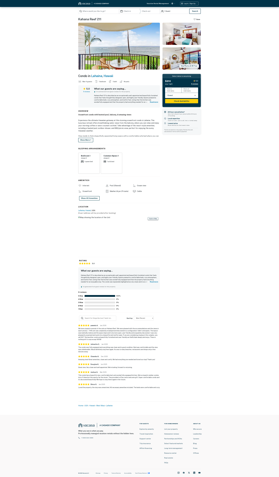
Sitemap (98, 473)
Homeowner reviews (171, 434)
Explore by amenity (147, 429)
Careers (196, 439)
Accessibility (128, 473)
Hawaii (108, 76)
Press (195, 448)
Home (80, 406)
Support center (145, 439)
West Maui (100, 406)
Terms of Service (116, 473)
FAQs (166, 463)
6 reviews (86, 91)
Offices (196, 453)
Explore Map (153, 218)
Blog (195, 443)
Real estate (168, 458)
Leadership (197, 434)
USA (86, 406)
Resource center (170, 453)
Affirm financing (146, 448)
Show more (85, 140)
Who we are (197, 429)
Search (195, 11)
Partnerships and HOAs (173, 439)
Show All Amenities (89, 198)
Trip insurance (145, 443)
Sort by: (130, 318)
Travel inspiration (146, 434)
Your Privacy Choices (141, 473)
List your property (171, 429)
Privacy (106, 473)
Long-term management (173, 448)
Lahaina (96, 76)
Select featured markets (173, 443)
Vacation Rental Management (158, 3)
